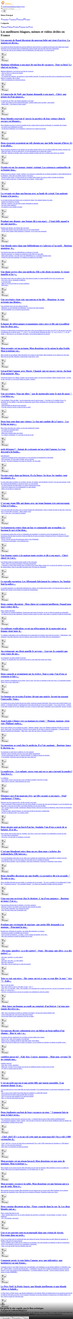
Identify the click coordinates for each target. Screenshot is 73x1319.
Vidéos (18, 6)
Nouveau (20, 19)
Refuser (26, 1318)
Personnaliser (17, 1318)
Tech (31, 27)
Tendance (13, 19)
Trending (9, 6)
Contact (22, 6)
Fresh (4, 6)
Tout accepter (6, 1318)
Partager (5, 60)
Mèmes (14, 6)
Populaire (5, 19)
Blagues (4, 27)
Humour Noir (24, 27)
